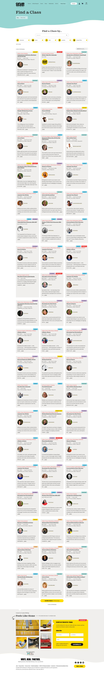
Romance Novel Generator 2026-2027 (51, 495)
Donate (73, 3)
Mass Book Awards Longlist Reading (25, 276)
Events (41, 3)
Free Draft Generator (47, 386)
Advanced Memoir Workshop (49, 549)
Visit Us (56, 3)
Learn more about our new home (48, 615)
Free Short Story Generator (23, 386)
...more (27, 74)
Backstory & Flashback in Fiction (25, 522)
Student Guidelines (34, 665)
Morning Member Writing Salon (24, 577)
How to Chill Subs (46, 110)
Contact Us (53, 665)
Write (18, 17)
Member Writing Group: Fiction (24, 110)
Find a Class (63, 3)
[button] (82, 49)
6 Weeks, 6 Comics (21, 441)
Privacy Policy (21, 665)
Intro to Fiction (45, 577)
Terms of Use (27, 665)
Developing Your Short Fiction (49, 303)
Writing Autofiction (46, 359)
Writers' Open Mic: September (49, 55)
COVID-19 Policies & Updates (44, 665)
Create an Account (63, 643)
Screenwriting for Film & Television (74, 222)
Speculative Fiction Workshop (49, 276)
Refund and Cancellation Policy (62, 665)
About (46, 3)
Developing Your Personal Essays (74, 332)
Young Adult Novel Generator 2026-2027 (27, 222)
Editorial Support (35, 3)
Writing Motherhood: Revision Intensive (51, 413)
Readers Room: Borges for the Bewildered (76, 110)
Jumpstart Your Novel (71, 83)
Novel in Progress (46, 83)
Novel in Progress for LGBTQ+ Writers (26, 359)
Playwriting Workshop (47, 441)
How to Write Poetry (71, 138)
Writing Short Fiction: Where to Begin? (75, 577)
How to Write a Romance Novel (74, 386)
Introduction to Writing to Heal (73, 495)
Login (57, 643)
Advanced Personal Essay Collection (75, 522)
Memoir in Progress (46, 166)
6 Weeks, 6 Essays (70, 249)
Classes (29, 3)
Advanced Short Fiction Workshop (50, 522)
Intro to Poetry (20, 83)
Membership (51, 3)
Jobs (17, 665)
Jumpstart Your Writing (23, 195)
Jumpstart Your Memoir (72, 195)
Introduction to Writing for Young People (76, 55)
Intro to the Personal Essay (48, 195)
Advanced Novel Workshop (24, 549)
